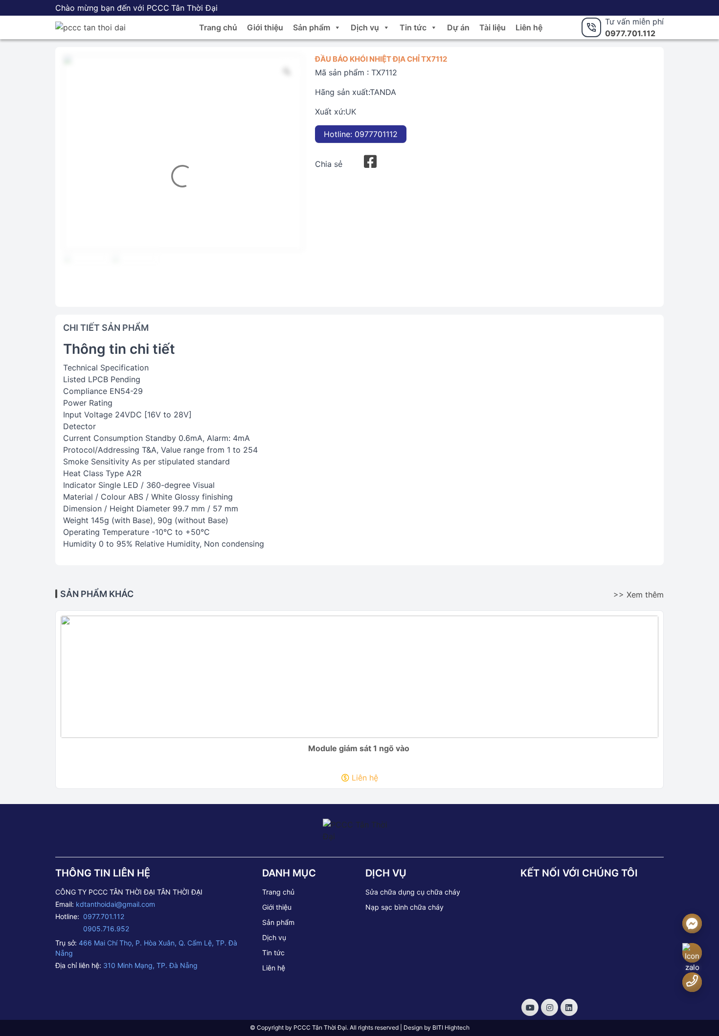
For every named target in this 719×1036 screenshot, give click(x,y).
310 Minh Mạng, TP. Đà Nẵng (150, 965)
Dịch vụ (365, 27)
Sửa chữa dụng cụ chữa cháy (412, 892)
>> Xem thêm (638, 594)
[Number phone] (692, 981)
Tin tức (413, 27)
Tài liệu (492, 27)
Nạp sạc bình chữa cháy (404, 907)
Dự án (458, 27)
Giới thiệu (265, 27)
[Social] (530, 1007)
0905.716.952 (106, 928)
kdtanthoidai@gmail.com (115, 904)
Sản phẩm (311, 27)
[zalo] (692, 958)
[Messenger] (692, 924)
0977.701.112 (630, 33)
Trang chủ (218, 27)
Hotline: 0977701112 (361, 134)
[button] (337, 27)
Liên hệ (529, 27)
